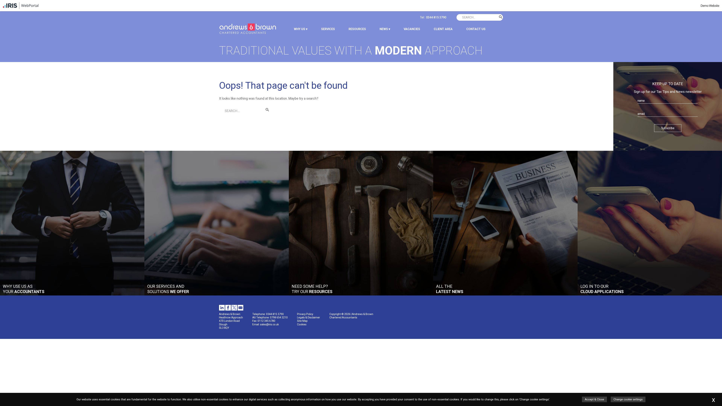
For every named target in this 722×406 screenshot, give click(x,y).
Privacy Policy (305, 314)
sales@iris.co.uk (269, 324)
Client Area (443, 29)
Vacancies (412, 29)
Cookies (301, 324)
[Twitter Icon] (234, 309)
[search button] (459, 17)
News (384, 29)
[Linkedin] (222, 309)
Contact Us (475, 29)
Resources (357, 29)
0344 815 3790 (436, 17)
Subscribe (667, 128)
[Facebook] (228, 309)
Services (328, 29)
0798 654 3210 (279, 317)
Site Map (302, 320)
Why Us (299, 29)
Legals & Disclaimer (308, 317)
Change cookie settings (628, 399)
